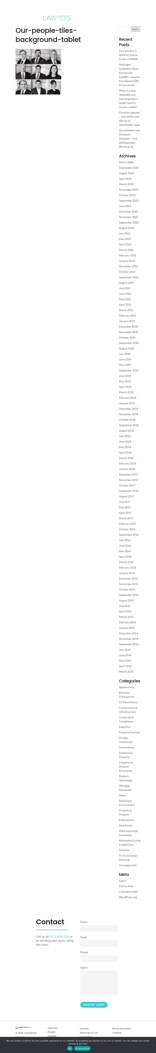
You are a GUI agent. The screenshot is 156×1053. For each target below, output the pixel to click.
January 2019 (127, 403)
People (51, 1032)
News (122, 795)
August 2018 (126, 430)
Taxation (124, 850)
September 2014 (129, 644)
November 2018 (128, 414)
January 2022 (127, 260)
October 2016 (127, 529)
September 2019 (129, 370)
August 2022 (126, 228)
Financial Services (129, 732)
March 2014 (126, 671)
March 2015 (126, 616)
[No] (152, 1044)
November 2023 (128, 189)
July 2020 (124, 354)
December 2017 (128, 474)
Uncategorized (127, 865)
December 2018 (128, 408)
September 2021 (129, 277)
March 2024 (126, 184)
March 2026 (126, 162)
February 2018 (127, 463)
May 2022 (125, 239)
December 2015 (128, 578)
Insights (52, 1036)
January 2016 (127, 573)
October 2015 (127, 589)
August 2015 (126, 600)
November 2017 (128, 480)
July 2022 (124, 233)
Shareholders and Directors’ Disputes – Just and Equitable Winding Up (129, 138)
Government (126, 747)
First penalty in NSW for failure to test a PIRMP (128, 55)
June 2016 (125, 545)
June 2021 (125, 293)
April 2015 (125, 611)
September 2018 (129, 425)
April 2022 (125, 244)
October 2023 (127, 195)
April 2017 (125, 512)
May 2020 (125, 365)
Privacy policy (82, 1048)
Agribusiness (126, 687)
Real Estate (125, 825)
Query (84, 967)
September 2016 (129, 534)
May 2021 (125, 299)
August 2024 (126, 173)
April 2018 (125, 452)
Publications (126, 820)
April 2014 (125, 666)
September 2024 (129, 167)
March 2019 (126, 392)
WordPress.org (128, 897)
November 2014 (128, 638)
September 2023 (129, 200)
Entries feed (126, 886)
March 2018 (126, 458)
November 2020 (128, 332)
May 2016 (125, 551)
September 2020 (129, 343)
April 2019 (125, 386)
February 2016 (127, 567)
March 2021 (126, 310)
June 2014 (125, 655)
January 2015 (127, 627)
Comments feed (128, 891)
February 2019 (127, 397)
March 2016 (126, 562)
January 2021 (127, 321)
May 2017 (125, 507)
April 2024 (125, 178)
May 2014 (125, 660)
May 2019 (125, 381)
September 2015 (129, 595)
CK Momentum (128, 702)
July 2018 (124, 436)
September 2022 (129, 222)
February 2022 (127, 255)
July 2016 (124, 540)
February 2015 (127, 622)
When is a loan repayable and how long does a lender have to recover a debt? (128, 99)
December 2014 (128, 633)
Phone (84, 952)
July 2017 (124, 501)
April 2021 (125, 304)
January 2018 (127, 469)
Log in (122, 880)
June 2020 (125, 359)
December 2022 (128, 211)
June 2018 (125, 441)
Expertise (124, 726)
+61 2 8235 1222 (59, 936)
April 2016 (125, 556)
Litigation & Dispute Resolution (126, 766)
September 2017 (129, 490)
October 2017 (127, 485)
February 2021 (127, 315)
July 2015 (124, 606)
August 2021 (126, 282)
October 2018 (127, 419)
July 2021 (124, 288)
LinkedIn (84, 1028)
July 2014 (124, 649)
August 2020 (126, 348)
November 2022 (128, 217)
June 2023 (125, 206)
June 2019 (125, 375)
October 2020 (127, 337)
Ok (70, 1048)
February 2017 (127, 523)
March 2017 (126, 518)
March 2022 (126, 249)
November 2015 (128, 584)
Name (83, 922)
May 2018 (125, 447)
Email (83, 937)
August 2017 (126, 496)
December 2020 (128, 326)
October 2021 (127, 271)
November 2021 (128, 266)
